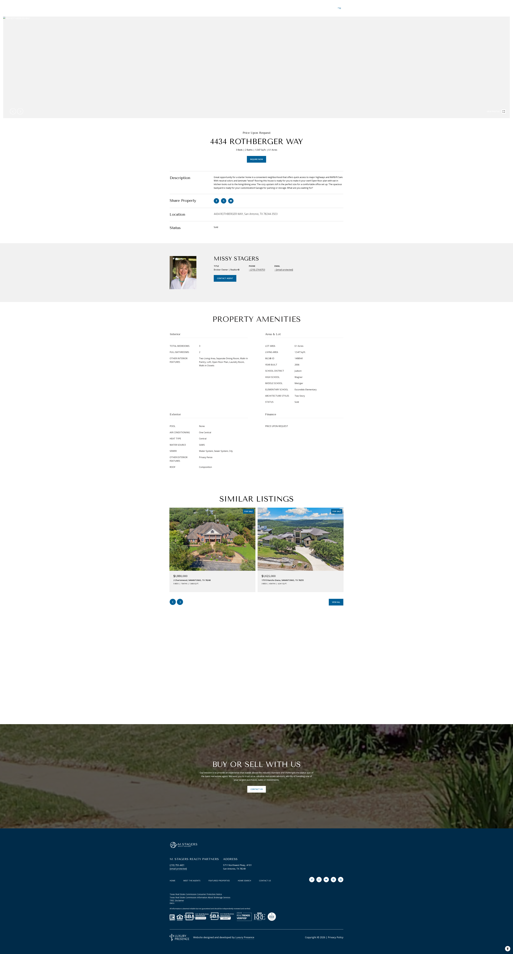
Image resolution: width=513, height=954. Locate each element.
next (20, 111)
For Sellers (318, 8)
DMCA (172, 903)
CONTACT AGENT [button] (225, 278)
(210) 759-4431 (177, 865)
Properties (249, 8)
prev (13, 111)
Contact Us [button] (256, 789)
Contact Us (265, 881)
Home (172, 880)
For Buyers (295, 8)
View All (336, 602)
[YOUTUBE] (326, 879)
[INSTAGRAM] (319, 879)
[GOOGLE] (333, 879)
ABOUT (229, 8)
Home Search (272, 8)
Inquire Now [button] (256, 159)
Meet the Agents (191, 880)
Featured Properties (219, 880)
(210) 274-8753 (257, 269)
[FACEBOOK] (311, 879)
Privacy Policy (335, 937)
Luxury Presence (244, 937)
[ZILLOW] (340, 879)
